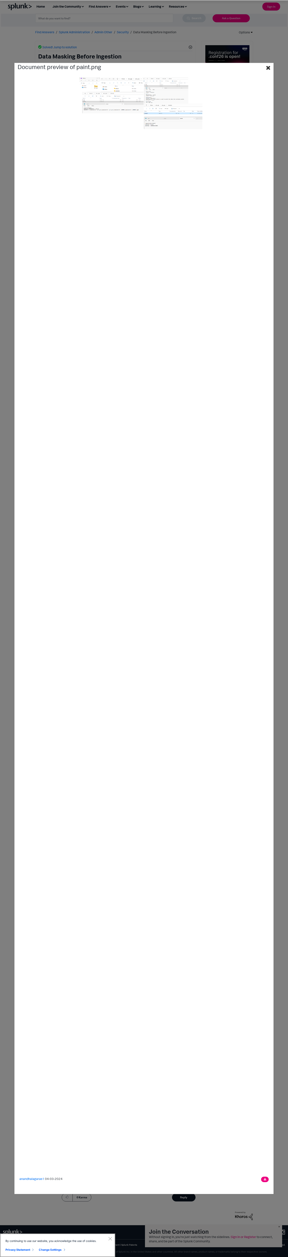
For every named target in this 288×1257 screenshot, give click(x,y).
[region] (57, 1245)
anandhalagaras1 (31, 1179)
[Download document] (265, 1179)
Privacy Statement (17, 1249)
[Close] (110, 1239)
